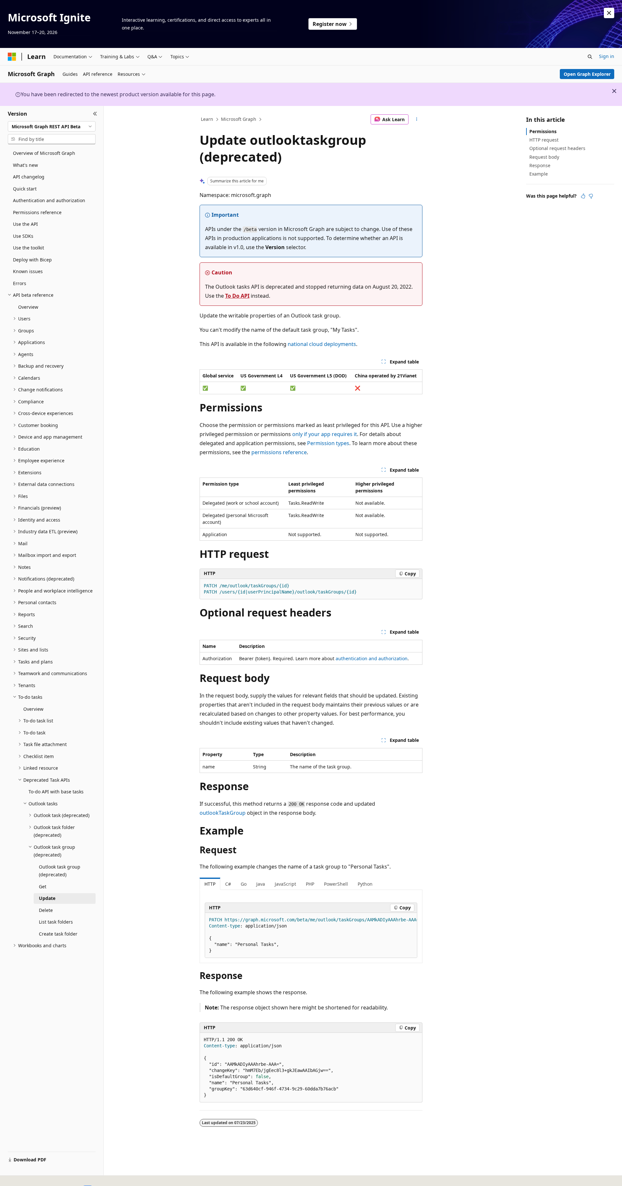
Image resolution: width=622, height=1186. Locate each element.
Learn (207, 119)
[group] (311, 935)
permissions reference (279, 452)
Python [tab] (365, 884)
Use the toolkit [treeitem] (28, 248)
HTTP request (544, 140)
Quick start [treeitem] (25, 189)
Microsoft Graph (238, 119)
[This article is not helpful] (591, 196)
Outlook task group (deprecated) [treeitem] (59, 871)
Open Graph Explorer (587, 74)
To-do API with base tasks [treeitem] (56, 792)
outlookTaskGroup (223, 812)
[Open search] (589, 57)
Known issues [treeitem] (28, 271)
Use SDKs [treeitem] (23, 236)
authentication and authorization (372, 658)
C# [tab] (228, 884)
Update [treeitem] (47, 898)
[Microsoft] (12, 56)
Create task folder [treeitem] (58, 934)
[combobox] (52, 126)
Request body (544, 157)
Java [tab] (260, 884)
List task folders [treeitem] (56, 922)
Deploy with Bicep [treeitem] (32, 260)
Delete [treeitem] (46, 910)
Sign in (606, 56)
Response (539, 165)
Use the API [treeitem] (25, 224)
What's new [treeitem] (25, 165)
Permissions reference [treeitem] (37, 212)
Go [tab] (244, 884)
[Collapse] (95, 114)
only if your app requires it (324, 434)
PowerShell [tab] (336, 884)
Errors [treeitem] (19, 283)
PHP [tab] (310, 884)
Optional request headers (557, 148)
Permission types (328, 443)
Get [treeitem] (42, 886)
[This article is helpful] (583, 196)
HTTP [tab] (209, 884)
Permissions (543, 131)
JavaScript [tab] (285, 884)
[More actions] (416, 119)
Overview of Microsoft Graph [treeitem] (44, 153)
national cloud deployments (322, 344)
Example (538, 174)
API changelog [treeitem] (28, 177)
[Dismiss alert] (609, 13)
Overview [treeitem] (28, 307)
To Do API (237, 295)
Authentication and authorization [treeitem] (49, 200)
